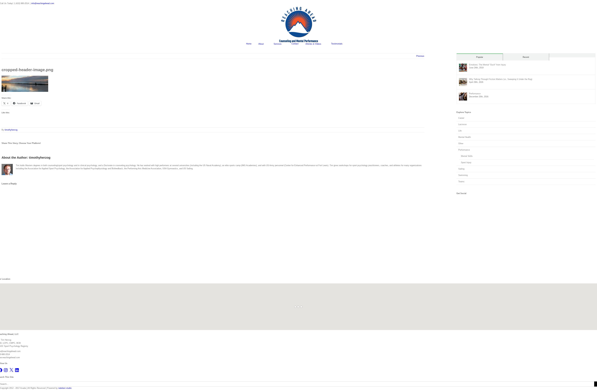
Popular (479, 57)
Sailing (461, 169)
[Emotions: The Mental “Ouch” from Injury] (463, 65)
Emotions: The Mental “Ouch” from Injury (487, 65)
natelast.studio (65, 388)
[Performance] (463, 94)
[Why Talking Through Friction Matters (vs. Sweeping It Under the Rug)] (463, 79)
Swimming (463, 175)
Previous (420, 56)
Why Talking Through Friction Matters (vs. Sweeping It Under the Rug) (500, 79)
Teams (461, 181)
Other (460, 143)
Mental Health (464, 137)
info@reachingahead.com (42, 3)
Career (461, 118)
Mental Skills (467, 156)
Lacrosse (462, 124)
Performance (475, 93)
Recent (526, 57)
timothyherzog (11, 130)
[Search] (350, 44)
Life (460, 131)
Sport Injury (466, 162)
